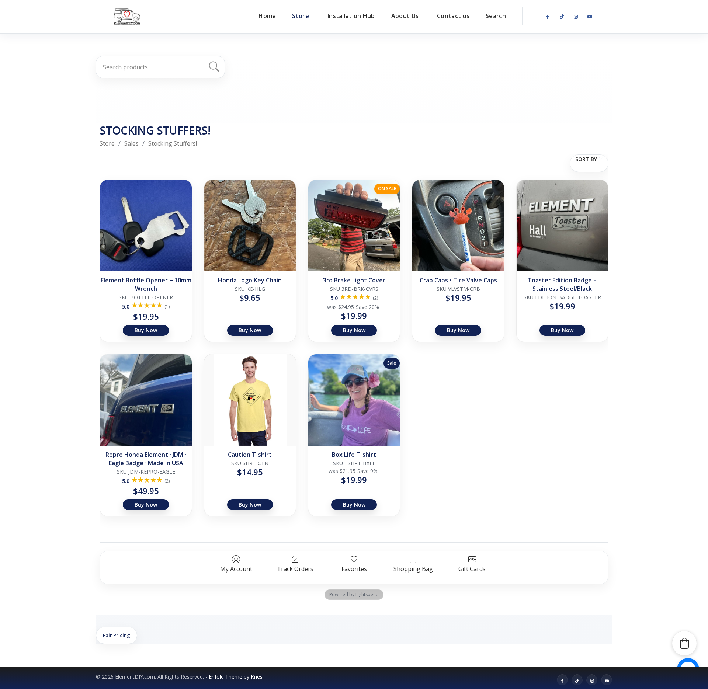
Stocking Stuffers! (172, 143)
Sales (131, 143)
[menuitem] (267, 16)
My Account (236, 569)
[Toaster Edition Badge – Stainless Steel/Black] (562, 225)
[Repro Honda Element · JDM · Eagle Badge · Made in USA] (145, 400)
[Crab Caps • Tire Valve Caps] (458, 225)
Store (107, 143)
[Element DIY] (127, 16)
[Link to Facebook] (547, 17)
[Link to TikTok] (561, 17)
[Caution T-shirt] (250, 400)
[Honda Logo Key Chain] (250, 225)
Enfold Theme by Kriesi (236, 676)
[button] (684, 643)
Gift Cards (472, 569)
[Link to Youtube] (589, 17)
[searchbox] (156, 67)
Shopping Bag (413, 569)
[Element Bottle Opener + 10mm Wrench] (145, 225)
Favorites (354, 569)
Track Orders (295, 569)
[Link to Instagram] (575, 17)
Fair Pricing (116, 635)
